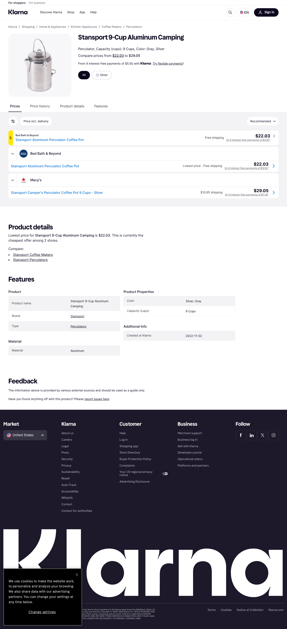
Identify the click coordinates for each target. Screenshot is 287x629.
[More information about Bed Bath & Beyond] (12, 153)
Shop (71, 12)
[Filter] (13, 121)
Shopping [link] (28, 27)
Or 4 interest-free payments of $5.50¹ (248, 139)
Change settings (42, 612)
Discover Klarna (51, 12)
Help (93, 12)
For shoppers (17, 3)
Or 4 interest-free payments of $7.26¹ (247, 194)
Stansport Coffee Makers (33, 255)
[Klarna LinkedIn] (252, 435)
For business (37, 3)
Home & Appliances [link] (52, 27)
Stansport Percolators (30, 260)
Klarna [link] (12, 27)
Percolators (78, 326)
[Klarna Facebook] (241, 435)
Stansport (77, 316)
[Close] (77, 574)
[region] (42, 597)
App (82, 12)
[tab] (15, 106)
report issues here (96, 399)
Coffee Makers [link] (111, 27)
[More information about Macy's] (12, 180)
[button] (244, 12)
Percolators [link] (134, 27)
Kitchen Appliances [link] (84, 27)
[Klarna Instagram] (274, 435)
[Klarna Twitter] (263, 435)
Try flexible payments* (168, 63)
